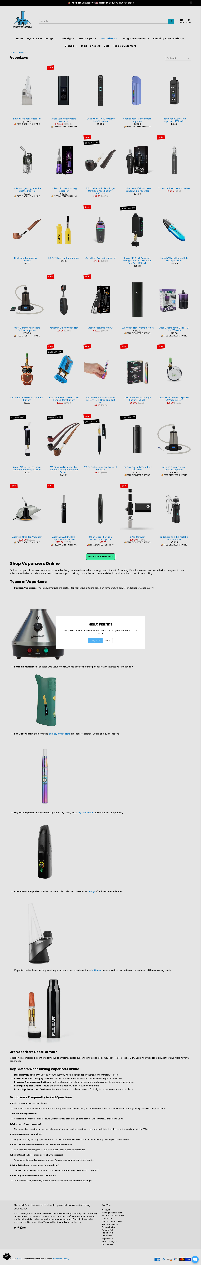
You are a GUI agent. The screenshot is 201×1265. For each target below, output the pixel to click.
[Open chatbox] (195, 1259)
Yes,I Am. (95, 640)
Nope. (108, 640)
